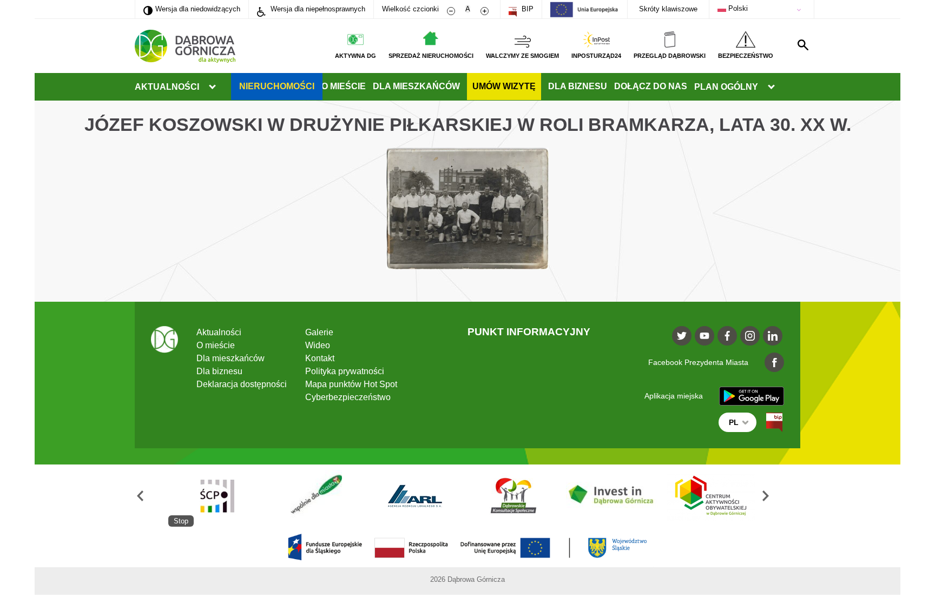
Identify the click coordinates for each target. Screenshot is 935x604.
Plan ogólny (726, 86)
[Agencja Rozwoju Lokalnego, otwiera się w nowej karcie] (414, 495)
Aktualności (167, 86)
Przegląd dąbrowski (670, 55)
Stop (181, 521)
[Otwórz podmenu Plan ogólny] (771, 87)
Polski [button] (737, 8)
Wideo (317, 345)
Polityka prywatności (344, 371)
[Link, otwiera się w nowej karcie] (774, 422)
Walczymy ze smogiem (522, 55)
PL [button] (734, 422)
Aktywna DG (355, 55)
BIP (526, 9)
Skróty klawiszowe (668, 9)
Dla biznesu (577, 86)
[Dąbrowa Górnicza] (185, 46)
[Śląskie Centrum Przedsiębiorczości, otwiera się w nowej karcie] (217, 495)
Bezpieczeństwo (745, 55)
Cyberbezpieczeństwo (348, 397)
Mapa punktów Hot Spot (351, 384)
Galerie (319, 332)
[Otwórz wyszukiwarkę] (803, 44)
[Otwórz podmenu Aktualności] (212, 87)
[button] (151, 495)
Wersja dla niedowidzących (191, 8)
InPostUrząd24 (596, 55)
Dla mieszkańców (416, 86)
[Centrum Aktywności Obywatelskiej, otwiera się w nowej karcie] (711, 495)
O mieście (343, 86)
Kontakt (319, 358)
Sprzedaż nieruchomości (431, 55)
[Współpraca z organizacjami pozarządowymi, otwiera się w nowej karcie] (316, 495)
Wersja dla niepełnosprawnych (316, 9)
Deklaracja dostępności (241, 384)
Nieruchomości (276, 86)
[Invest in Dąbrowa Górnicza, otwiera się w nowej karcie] (612, 495)
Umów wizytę (504, 86)
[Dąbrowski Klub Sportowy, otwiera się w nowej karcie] (513, 495)
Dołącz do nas (650, 86)
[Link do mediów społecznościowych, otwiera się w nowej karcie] (681, 336)
